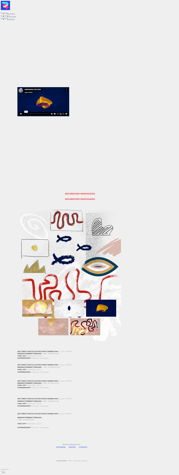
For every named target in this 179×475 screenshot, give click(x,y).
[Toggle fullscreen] (6, 469)
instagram (60, 447)
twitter (72, 447)
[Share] (4, 469)
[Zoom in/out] (8, 469)
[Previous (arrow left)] (1, 471)
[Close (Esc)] (1, 469)
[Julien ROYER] (5, 9)
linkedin (83, 447)
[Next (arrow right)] (4, 471)
